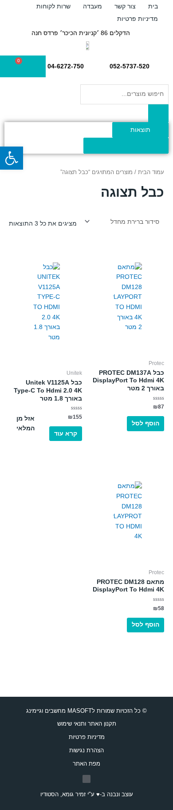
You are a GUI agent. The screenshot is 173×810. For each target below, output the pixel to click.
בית (153, 6)
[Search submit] (158, 113)
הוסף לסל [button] (145, 423)
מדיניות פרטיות (137, 18)
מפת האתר (86, 763)
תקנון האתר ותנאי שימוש (86, 723)
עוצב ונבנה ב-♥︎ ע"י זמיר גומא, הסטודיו (86, 794)
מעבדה (92, 6)
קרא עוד (65, 433)
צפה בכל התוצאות (126, 145)
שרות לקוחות (53, 6)
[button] (11, 158)
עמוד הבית (151, 172)
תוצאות (140, 130)
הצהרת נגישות (86, 750)
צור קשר (125, 6)
